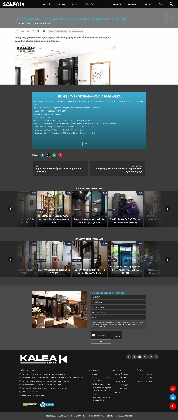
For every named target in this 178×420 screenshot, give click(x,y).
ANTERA (118, 392)
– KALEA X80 (123, 385)
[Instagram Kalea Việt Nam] (134, 356)
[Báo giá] (173, 388)
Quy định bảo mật (97, 394)
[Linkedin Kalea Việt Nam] (156, 356)
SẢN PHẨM (47, 4)
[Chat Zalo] (173, 397)
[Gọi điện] (173, 406)
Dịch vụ (74, 4)
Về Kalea (146, 4)
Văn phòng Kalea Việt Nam (101, 384)
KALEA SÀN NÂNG (121, 374)
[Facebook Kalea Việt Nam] (128, 356)
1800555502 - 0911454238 (30, 392)
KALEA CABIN (120, 381)
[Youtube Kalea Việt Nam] (139, 356)
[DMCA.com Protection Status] (30, 405)
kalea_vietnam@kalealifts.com (33, 395)
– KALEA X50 (123, 378)
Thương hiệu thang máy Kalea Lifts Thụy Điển (102, 379)
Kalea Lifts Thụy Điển (145, 378)
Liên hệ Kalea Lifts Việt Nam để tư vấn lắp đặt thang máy (101, 389)
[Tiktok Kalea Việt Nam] (150, 356)
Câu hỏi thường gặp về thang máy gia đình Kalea (101, 398)
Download (117, 4)
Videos (104, 4)
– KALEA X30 (123, 389)
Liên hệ (160, 4)
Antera (62, 4)
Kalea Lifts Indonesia (145, 381)
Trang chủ (19, 15)
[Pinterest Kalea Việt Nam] (145, 356)
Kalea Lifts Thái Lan (145, 374)
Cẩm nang (132, 4)
